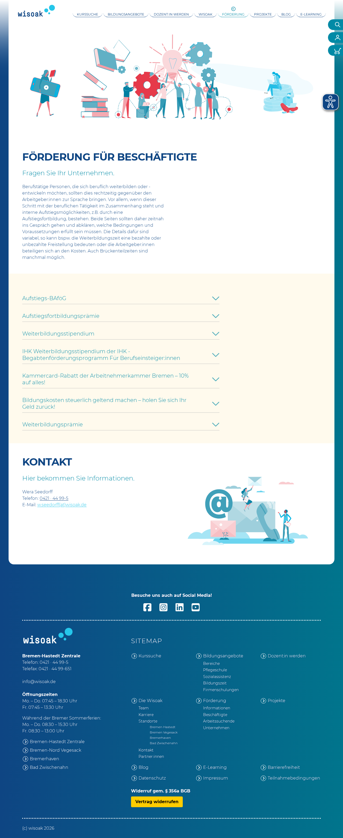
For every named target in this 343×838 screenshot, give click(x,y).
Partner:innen (151, 756)
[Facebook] (147, 610)
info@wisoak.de (39, 681)
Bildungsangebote (126, 14)
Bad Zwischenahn (49, 767)
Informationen (216, 708)
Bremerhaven (44, 758)
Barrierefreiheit (284, 767)
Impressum (215, 778)
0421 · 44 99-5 (54, 498)
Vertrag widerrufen (156, 801)
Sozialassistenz (217, 676)
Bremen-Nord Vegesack (55, 750)
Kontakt (146, 750)
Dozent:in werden (171, 14)
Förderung (233, 14)
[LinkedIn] (179, 610)
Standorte (148, 721)
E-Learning (311, 14)
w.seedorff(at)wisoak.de (62, 504)
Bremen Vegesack (164, 732)
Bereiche (211, 663)
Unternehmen (216, 727)
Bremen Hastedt (163, 727)
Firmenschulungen (221, 689)
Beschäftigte (215, 714)
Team (144, 708)
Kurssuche (87, 14)
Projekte (263, 14)
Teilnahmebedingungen (294, 778)
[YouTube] (195, 610)
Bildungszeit (215, 683)
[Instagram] (163, 610)
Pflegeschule (215, 670)
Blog (286, 14)
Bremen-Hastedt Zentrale (57, 741)
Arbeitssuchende (218, 721)
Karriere (146, 714)
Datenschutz (152, 778)
